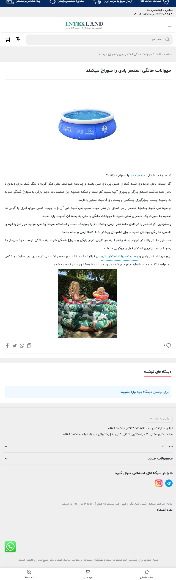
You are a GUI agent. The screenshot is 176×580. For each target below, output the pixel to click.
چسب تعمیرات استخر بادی (119, 256)
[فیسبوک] (7, 345)
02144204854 (163, 14)
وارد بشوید (128, 392)
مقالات (159, 54)
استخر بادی (138, 175)
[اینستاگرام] (158, 483)
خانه (168, 54)
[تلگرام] (169, 483)
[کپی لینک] (29, 345)
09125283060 (142, 14)
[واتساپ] (22, 345)
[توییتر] (14, 345)
